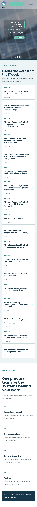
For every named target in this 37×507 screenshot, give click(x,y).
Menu (31, 4)
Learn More (19, 37)
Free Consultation (16, 4)
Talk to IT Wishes (10, 497)
